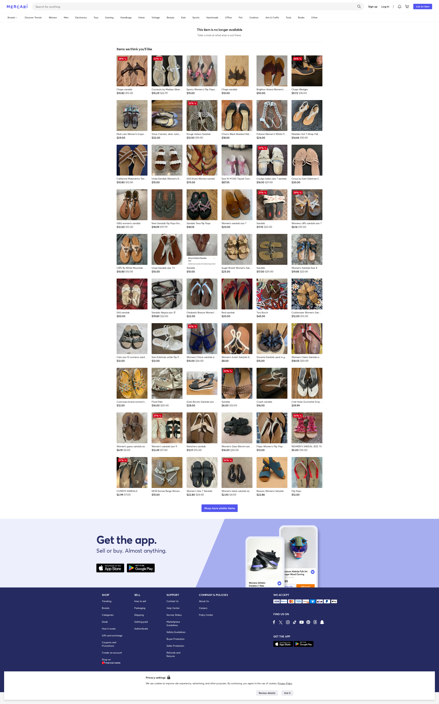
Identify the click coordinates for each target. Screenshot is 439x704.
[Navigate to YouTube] (301, 622)
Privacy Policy (285, 683)
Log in (385, 6)
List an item (422, 6)
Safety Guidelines (176, 632)
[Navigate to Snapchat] (322, 622)
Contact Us (172, 601)
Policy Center (206, 614)
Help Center (173, 608)
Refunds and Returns (173, 654)
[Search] (359, 6)
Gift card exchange (112, 635)
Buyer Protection (175, 638)
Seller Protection (175, 645)
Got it (287, 693)
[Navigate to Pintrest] (308, 622)
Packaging (139, 608)
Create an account (112, 652)
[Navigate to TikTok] (294, 622)
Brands (105, 608)
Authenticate (141, 628)
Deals (105, 621)
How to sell (140, 601)
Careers (203, 608)
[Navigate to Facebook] (274, 622)
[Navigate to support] (276, 601)
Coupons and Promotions (109, 644)
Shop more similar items (219, 508)
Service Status (174, 614)
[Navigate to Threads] (315, 622)
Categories (107, 614)
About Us (204, 601)
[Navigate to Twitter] (280, 622)
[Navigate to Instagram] (287, 622)
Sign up (372, 6)
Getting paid (141, 621)
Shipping (139, 614)
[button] (399, 6)
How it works (109, 628)
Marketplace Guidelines (173, 623)
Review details (267, 693)
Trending (106, 601)
